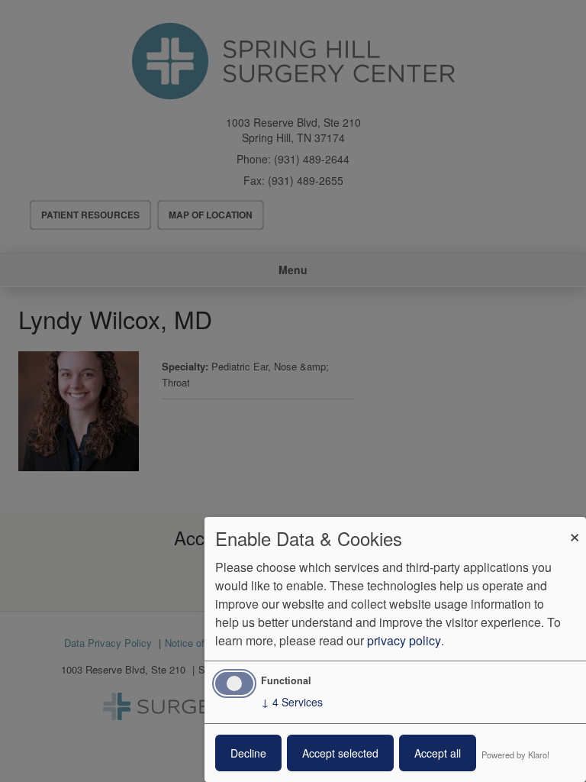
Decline (248, 753)
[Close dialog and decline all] (574, 526)
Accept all (437, 753)
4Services (292, 701)
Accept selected (340, 753)
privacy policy (404, 640)
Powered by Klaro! (515, 754)
